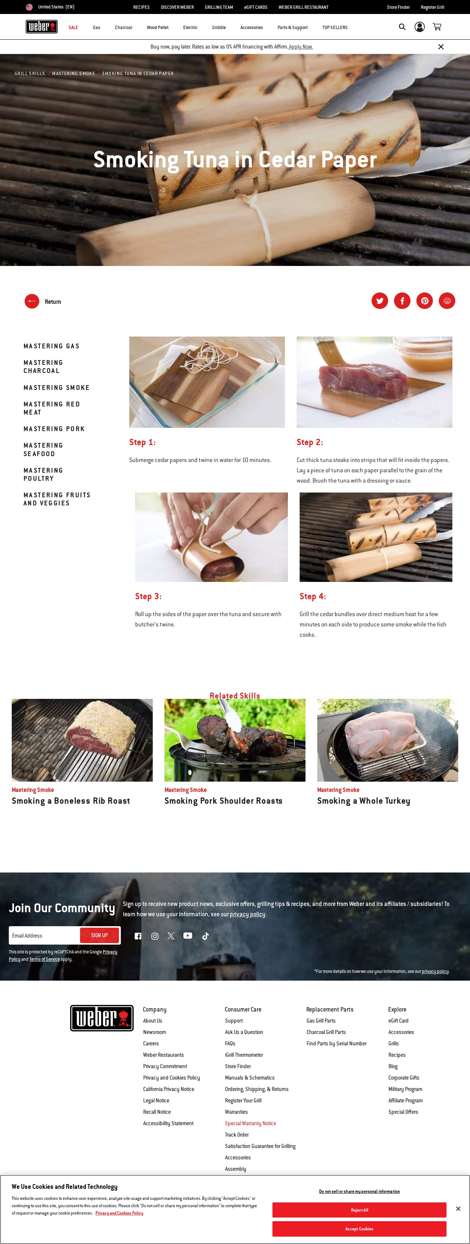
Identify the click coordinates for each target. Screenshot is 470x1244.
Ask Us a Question (244, 1032)
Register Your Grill (243, 1100)
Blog (393, 1066)
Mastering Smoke (73, 74)
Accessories (401, 1032)
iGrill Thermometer (244, 1055)
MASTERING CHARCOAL (44, 366)
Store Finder (398, 7)
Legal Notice (156, 1100)
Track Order (237, 1134)
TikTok (205, 936)
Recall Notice (157, 1112)
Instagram (155, 936)
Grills (393, 1043)
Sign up (99, 935)
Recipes (397, 1055)
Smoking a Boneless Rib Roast (71, 800)
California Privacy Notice (168, 1089)
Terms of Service (44, 959)
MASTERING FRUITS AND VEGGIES (57, 499)
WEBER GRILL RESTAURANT (304, 7)
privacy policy (435, 971)
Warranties (236, 1112)
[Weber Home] (42, 26)
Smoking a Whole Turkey (364, 800)
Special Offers (403, 1112)
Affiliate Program (405, 1100)
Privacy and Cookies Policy (171, 1077)
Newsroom (154, 1032)
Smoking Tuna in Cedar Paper (138, 74)
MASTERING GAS (52, 346)
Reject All (359, 1210)
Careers (151, 1043)
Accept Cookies (360, 1228)
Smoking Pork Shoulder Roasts (223, 800)
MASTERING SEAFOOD (44, 449)
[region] (235, 1209)
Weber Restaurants (163, 1055)
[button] (105, 26)
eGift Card (398, 1020)
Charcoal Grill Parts (326, 1032)
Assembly (235, 1169)
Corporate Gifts (403, 1077)
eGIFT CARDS (256, 7)
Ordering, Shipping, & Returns (257, 1089)
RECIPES (141, 7)
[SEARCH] (402, 26)
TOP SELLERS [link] (335, 28)
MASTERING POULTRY (44, 474)
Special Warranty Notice (250, 1123)
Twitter (170, 935)
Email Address (27, 935)
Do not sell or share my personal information (359, 1191)
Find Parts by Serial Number (336, 1043)
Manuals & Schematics (250, 1077)
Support (234, 1020)
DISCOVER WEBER (177, 7)
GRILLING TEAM (219, 7)
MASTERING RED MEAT (52, 408)
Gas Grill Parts (321, 1020)
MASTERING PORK (54, 428)
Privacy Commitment (165, 1066)
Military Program (405, 1089)
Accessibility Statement (168, 1123)
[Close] (441, 46)
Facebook (138, 936)
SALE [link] (73, 28)
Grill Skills (30, 74)
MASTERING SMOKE (57, 387)
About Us (152, 1020)
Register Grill (432, 7)
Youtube (187, 935)
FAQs (230, 1043)
